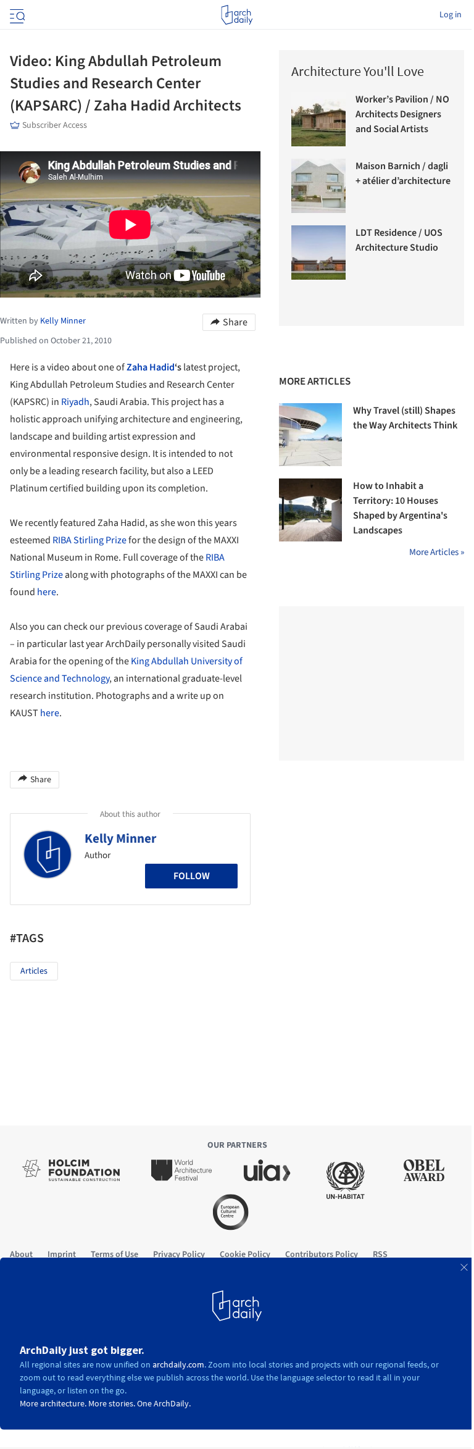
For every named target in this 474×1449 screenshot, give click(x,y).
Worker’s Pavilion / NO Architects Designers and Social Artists (402, 114)
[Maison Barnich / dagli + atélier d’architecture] (318, 186)
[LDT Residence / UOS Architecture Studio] (318, 252)
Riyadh (75, 402)
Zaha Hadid (151, 367)
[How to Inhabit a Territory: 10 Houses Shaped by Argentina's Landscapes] (310, 509)
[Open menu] (16, 14)
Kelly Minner (120, 838)
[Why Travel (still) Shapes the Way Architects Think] (310, 434)
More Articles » (436, 552)
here (46, 592)
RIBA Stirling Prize (89, 540)
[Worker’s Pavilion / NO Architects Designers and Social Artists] (318, 119)
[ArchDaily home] (236, 15)
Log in (450, 14)
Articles (34, 971)
